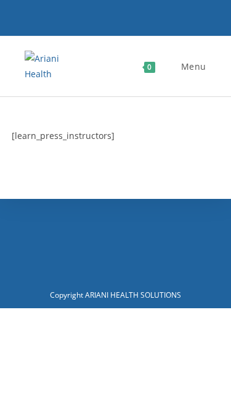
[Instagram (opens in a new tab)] (115, 20)
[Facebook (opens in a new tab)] (98, 20)
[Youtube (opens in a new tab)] (133, 20)
